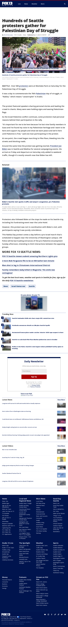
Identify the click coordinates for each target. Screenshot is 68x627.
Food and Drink (40, 514)
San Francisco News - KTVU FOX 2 (25, 530)
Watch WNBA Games (42, 603)
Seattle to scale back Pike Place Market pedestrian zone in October (34, 339)
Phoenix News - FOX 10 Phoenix (25, 537)
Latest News (7, 400)
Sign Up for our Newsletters (6, 506)
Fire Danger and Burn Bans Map (42, 561)
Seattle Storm (57, 552)
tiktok (55, 614)
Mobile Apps (5, 503)
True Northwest (57, 518)
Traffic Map (39, 547)
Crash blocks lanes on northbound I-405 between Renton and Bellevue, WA (23, 419)
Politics (38, 507)
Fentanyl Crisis (23, 559)
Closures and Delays (42, 554)
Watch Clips (5, 545)
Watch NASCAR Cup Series (42, 590)
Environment (39, 524)
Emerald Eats (6, 552)
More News (40, 499)
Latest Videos (7, 446)
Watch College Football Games (40, 584)
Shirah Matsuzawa (8, 35)
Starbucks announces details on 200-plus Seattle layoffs (31, 325)
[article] (34, 183)
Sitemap (38, 533)
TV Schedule (5, 513)
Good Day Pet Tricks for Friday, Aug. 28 (13, 457)
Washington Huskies (59, 558)
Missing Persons (24, 557)
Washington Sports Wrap (58, 563)
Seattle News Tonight (25, 503)
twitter (61, 614)
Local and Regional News (25, 500)
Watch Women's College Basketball (41, 600)
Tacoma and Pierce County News (24, 510)
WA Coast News (23, 527)
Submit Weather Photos (57, 520)
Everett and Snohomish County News (24, 514)
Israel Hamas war (18, 286)
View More (61, 400)
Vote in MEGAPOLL (58, 509)
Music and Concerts (41, 516)
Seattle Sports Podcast (23, 584)
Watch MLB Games (41, 588)
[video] (61, 451)
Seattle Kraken (57, 554)
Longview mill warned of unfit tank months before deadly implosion (21, 403)
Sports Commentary (59, 566)
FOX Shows (5, 515)
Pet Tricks (56, 511)
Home (4, 499)
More (42, 4)
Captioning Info (6, 528)
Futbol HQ (56, 570)
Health (38, 520)
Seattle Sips (5, 554)
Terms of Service (35, 387)
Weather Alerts (40, 552)
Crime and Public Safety (24, 554)
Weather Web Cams (42, 545)
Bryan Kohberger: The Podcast (25, 591)
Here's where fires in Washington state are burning (16, 411)
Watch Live (56, 503)
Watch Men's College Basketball (42, 596)
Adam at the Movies (59, 513)
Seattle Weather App (42, 550)
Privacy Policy (36, 385)
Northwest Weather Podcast (24, 588)
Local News (39, 501)
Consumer (39, 518)
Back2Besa (56, 531)
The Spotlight (24, 543)
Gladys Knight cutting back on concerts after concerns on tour (19, 427)
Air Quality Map (40, 556)
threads (58, 614)
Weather (39, 543)
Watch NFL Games (41, 582)
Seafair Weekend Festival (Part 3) (11, 473)
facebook (51, 614)
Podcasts (22, 577)
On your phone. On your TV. (30, 295)
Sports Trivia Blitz (58, 568)
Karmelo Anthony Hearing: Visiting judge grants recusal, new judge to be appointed (25, 435)
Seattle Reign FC (58, 556)
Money (5, 577)
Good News (39, 527)
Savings (4, 588)
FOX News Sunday (41, 531)
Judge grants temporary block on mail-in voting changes (18, 465)
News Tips (5, 501)
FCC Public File (6, 530)
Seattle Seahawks (58, 545)
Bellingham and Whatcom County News (24, 523)
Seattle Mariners (58, 547)
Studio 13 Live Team (8, 547)
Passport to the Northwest (6, 557)
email (65, 614)
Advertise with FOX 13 (8, 526)
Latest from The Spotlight (24, 546)
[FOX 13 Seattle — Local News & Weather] (8, 4)
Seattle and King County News (23, 506)
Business (4, 584)
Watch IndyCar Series (42, 593)
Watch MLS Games (41, 605)
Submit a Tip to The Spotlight (24, 562)
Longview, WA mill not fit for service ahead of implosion (17, 481)
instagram (48, 614)
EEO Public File (6, 532)
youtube (45, 614)
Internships (5, 521)
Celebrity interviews (7, 560)
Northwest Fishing (58, 572)
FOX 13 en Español (41, 529)
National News (40, 505)
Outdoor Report (57, 526)
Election (38, 510)
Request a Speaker (7, 523)
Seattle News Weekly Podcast (25, 580)
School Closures (57, 523)
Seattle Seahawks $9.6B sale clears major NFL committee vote (33, 318)
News (24, 35)
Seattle (32, 286)
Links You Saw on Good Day (58, 528)
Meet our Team (6, 509)
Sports (55, 543)
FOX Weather (40, 568)
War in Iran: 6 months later (9, 449)
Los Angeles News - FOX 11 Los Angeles (25, 534)
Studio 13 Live (7, 543)
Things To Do (57, 515)
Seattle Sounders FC (59, 550)
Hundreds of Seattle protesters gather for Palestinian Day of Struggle (24, 75)
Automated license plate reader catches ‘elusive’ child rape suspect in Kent (37, 332)
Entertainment (40, 512)
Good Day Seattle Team (58, 506)
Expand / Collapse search (65, 3)
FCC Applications (7, 534)
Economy (5, 586)
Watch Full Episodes (25, 549)
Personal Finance (7, 580)
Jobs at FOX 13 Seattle (6, 518)
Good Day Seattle (57, 500)
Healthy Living (40, 522)
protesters (23, 86)
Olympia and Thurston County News (25, 519)
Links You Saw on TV (8, 511)
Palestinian (41, 93)
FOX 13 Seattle (18, 35)
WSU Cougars (57, 560)
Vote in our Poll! (26, 394)
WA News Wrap (40, 503)
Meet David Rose (24, 551)
